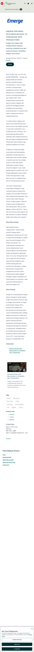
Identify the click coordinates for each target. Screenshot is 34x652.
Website (11, 419)
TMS (8, 407)
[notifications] (28, 3)
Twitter (11, 417)
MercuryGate (16, 398)
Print (4, 455)
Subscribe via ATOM (9, 462)
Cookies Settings (17, 639)
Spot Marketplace (19, 404)
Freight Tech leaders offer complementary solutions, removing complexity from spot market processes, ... (16, 384)
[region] (17, 639)
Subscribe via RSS (8, 460)
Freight (17, 401)
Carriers (21, 407)
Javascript (6, 465)
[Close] (32, 629)
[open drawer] (31, 3)
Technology (9, 404)
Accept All (17, 649)
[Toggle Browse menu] (27, 9)
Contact (8, 438)
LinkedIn (11, 414)
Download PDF (7, 457)
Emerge (8, 60)
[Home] (8, 3)
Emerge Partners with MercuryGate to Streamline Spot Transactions (17, 350)
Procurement (10, 401)
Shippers (14, 407)
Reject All (16, 644)
